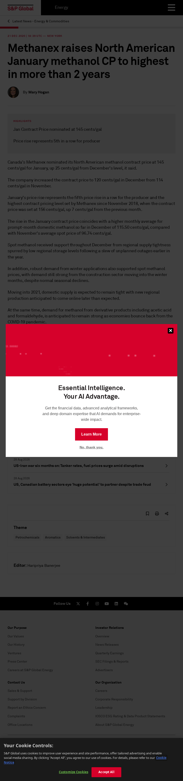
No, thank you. (91, 447)
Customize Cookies (73, 772)
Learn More (91, 434)
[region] (91, 759)
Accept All (106, 772)
